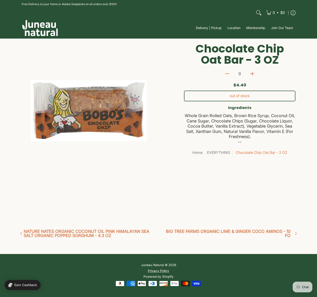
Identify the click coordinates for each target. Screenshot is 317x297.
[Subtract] (227, 73)
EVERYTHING (218, 152)
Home (197, 152)
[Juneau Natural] (40, 28)
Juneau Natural (152, 265)
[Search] (259, 12)
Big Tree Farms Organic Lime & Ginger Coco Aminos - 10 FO (228, 233)
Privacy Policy (158, 271)
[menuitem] (275, 12)
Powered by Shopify (158, 276)
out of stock (240, 96)
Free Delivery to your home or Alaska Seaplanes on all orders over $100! (69, 4)
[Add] (252, 73)
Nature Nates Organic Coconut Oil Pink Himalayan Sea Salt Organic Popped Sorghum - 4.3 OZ (86, 233)
